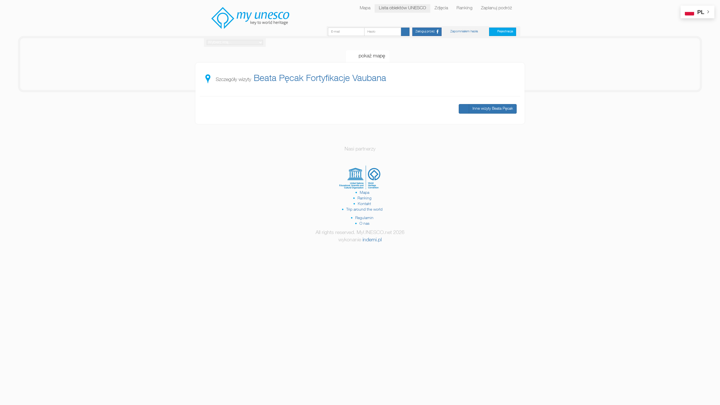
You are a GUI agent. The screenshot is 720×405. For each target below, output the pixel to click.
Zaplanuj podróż (496, 8)
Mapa (365, 8)
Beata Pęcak (278, 79)
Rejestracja (504, 31)
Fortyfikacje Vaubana (346, 79)
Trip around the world (364, 210)
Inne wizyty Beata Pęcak (492, 109)
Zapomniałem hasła (464, 31)
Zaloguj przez (425, 31)
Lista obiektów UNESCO (402, 8)
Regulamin (364, 218)
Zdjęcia (441, 8)
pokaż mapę (369, 56)
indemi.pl (372, 240)
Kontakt (364, 204)
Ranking (464, 8)
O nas (364, 224)
